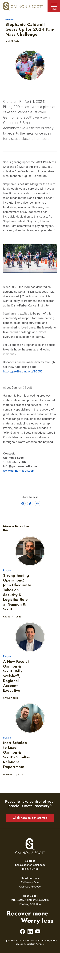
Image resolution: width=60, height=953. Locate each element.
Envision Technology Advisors (30, 944)
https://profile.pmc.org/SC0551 (23, 371)
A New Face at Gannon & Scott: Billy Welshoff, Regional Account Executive (16, 676)
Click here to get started (30, 818)
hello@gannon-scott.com (30, 864)
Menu (54, 9)
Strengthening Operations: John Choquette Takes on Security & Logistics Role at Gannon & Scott (17, 592)
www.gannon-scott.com (18, 470)
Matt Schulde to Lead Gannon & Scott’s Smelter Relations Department (16, 754)
